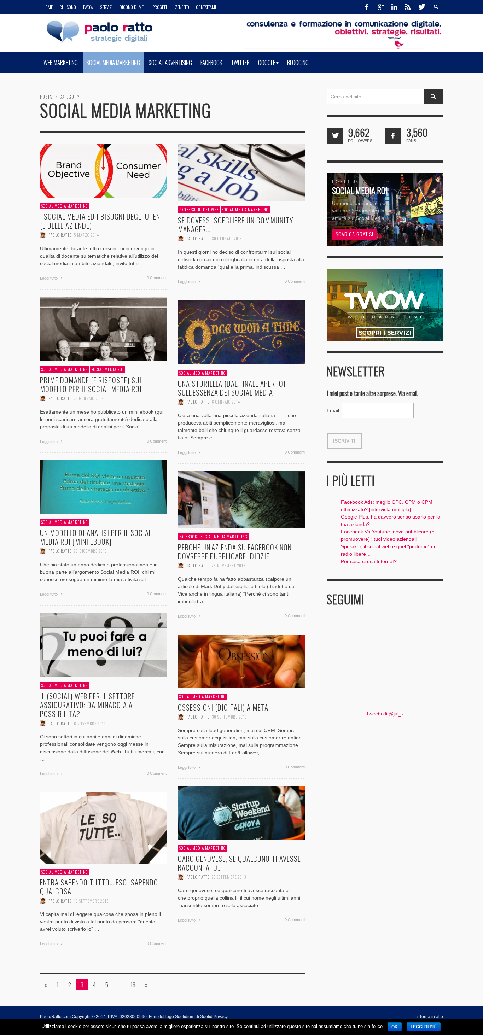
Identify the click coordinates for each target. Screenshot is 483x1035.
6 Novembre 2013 (90, 723)
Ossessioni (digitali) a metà (223, 706)
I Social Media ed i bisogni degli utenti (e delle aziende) (103, 220)
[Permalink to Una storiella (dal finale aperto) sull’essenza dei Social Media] (241, 332)
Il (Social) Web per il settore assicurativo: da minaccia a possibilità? (87, 704)
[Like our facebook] (393, 136)
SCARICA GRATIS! (354, 234)
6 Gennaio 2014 (226, 402)
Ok (394, 1026)
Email (334, 410)
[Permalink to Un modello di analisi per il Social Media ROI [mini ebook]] (103, 486)
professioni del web (199, 209)
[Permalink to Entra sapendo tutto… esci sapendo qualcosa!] (103, 827)
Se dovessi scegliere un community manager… (235, 224)
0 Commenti (157, 277)
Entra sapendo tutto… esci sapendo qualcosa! (99, 886)
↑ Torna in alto (429, 1016)
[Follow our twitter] (335, 136)
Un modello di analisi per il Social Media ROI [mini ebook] (96, 536)
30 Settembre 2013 (229, 716)
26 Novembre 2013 (228, 565)
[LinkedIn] (394, 7)
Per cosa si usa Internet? (369, 561)
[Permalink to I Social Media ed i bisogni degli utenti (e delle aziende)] (103, 170)
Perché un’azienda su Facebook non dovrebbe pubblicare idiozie (235, 551)
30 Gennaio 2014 (227, 238)
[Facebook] (367, 7)
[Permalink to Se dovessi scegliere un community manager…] (241, 172)
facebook (188, 536)
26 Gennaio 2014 (89, 398)
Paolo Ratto (60, 235)
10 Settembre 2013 (91, 901)
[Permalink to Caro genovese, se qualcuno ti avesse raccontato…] (241, 812)
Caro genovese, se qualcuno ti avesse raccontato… (239, 862)
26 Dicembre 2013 (90, 551)
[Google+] (380, 7)
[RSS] (407, 7)
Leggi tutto (49, 278)
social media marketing (64, 206)
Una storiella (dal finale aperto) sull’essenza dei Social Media (232, 388)
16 (132, 984)
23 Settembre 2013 (229, 877)
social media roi (108, 369)
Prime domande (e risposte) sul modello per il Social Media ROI (91, 384)
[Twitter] (421, 7)
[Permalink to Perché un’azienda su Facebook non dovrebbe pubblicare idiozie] (241, 499)
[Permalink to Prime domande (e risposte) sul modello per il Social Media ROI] (103, 328)
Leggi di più (424, 1026)
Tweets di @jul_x (385, 714)
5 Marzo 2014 (86, 235)
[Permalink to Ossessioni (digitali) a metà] (241, 661)
